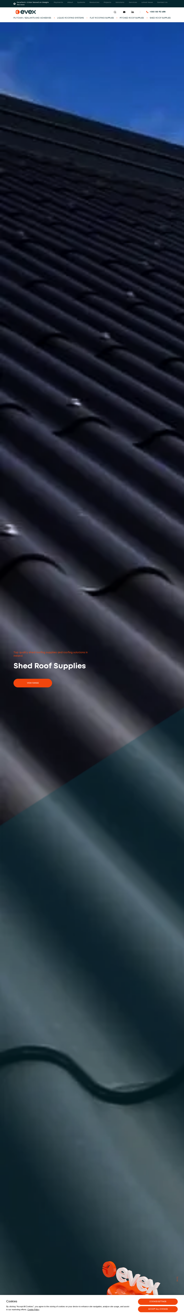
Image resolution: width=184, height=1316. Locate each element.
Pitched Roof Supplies (132, 18)
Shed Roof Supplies (160, 18)
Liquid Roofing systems (70, 18)
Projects (107, 2)
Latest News (147, 2)
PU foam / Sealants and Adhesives (32, 18)
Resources (94, 2)
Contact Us (162, 2)
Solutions (120, 2)
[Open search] (115, 12)
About (70, 2)
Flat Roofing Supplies (102, 18)
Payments (58, 2)
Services (133, 2)
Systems (81, 2)
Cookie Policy (33, 1309)
